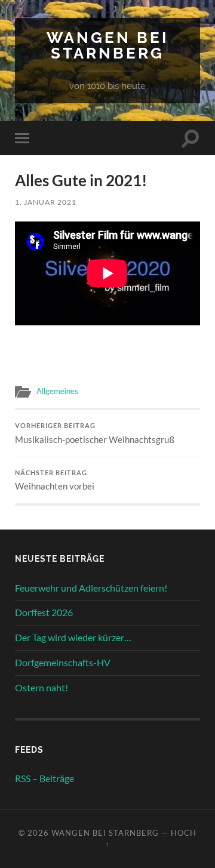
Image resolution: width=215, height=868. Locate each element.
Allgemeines (57, 391)
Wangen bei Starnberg (107, 45)
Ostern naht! (41, 687)
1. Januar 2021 (45, 202)
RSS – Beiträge (44, 778)
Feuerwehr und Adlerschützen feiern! (91, 587)
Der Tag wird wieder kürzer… (73, 637)
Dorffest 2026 (44, 612)
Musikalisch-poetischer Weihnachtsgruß (94, 433)
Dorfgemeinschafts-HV (62, 662)
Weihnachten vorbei (54, 480)
